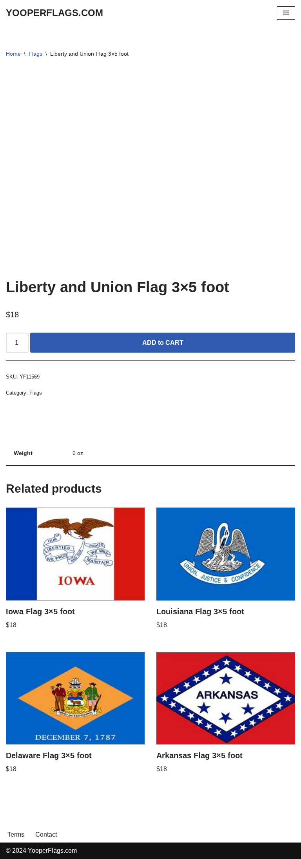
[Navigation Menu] (286, 13)
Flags (35, 54)
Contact (46, 834)
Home (13, 54)
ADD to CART (162, 342)
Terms (15, 834)
